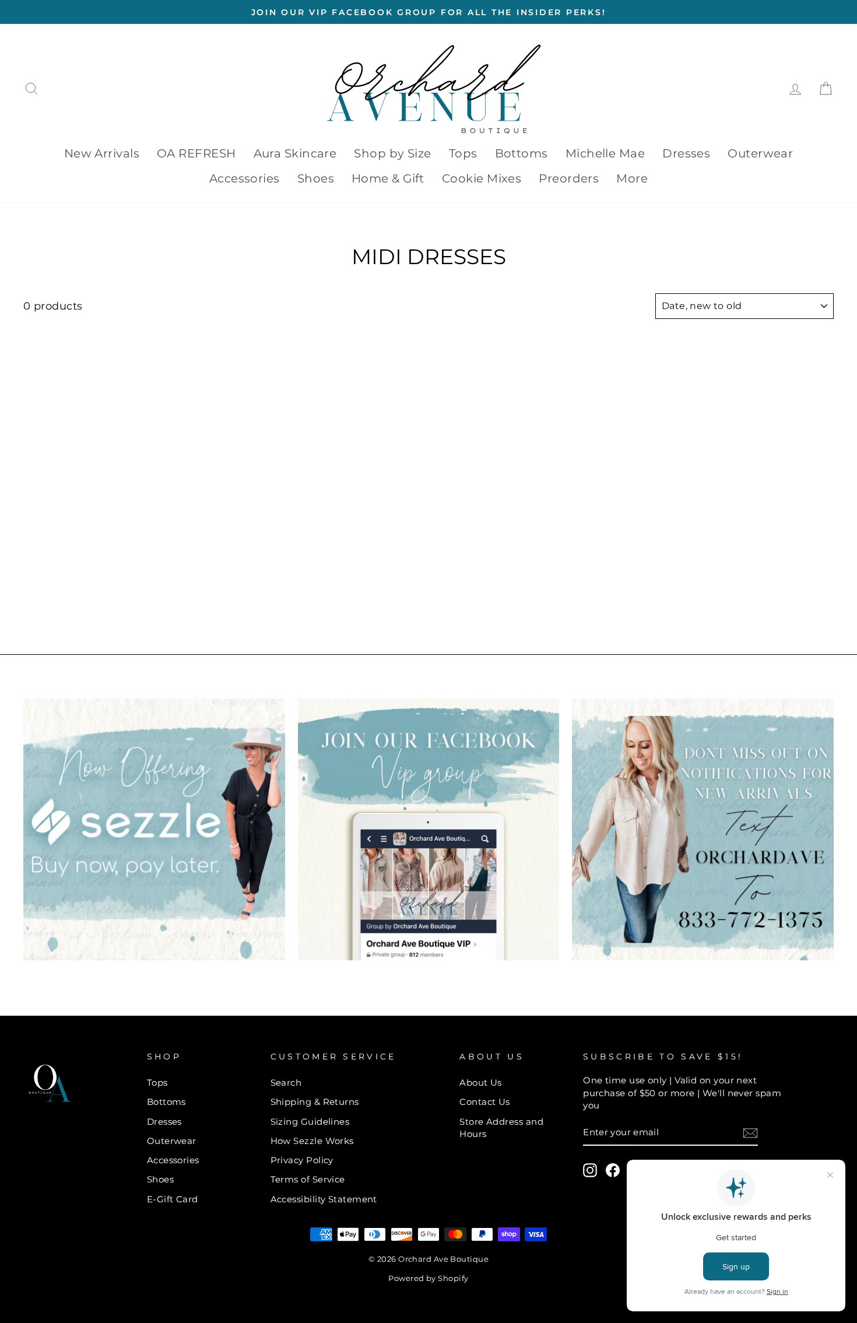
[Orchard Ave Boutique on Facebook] (613, 1170)
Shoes (315, 178)
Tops (463, 153)
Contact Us (484, 1101)
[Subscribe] (750, 1132)
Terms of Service (308, 1179)
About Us (480, 1082)
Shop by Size (392, 153)
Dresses (686, 153)
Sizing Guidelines (310, 1121)
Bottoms (521, 153)
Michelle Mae (605, 153)
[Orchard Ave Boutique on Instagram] (590, 1170)
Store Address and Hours (501, 1127)
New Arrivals (101, 153)
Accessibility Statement (324, 1199)
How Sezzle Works (312, 1140)
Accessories (244, 178)
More (632, 178)
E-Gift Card (172, 1199)
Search (286, 1082)
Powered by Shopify (428, 1278)
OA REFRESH (196, 153)
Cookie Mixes (481, 178)
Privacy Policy (302, 1160)
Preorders (569, 178)
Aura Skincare (295, 153)
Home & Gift (388, 178)
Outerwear (760, 153)
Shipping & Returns (315, 1101)
